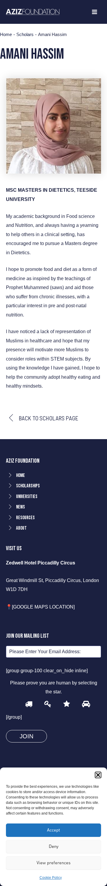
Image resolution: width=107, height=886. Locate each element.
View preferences (53, 862)
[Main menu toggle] (94, 12)
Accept (53, 830)
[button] (98, 775)
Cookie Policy (51, 878)
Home (6, 34)
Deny (54, 846)
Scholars (25, 34)
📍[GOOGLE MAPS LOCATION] (40, 606)
